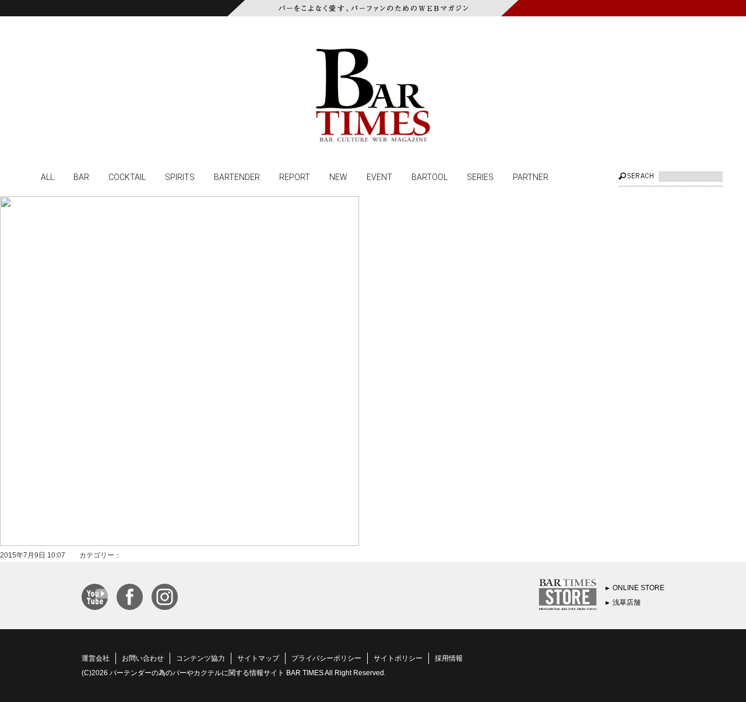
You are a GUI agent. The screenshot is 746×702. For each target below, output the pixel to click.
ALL (47, 176)
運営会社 (96, 658)
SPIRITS (180, 176)
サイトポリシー (398, 658)
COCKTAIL (127, 176)
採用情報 (449, 658)
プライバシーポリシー (326, 658)
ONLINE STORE (638, 588)
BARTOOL (429, 176)
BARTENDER (237, 176)
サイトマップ (258, 658)
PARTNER (530, 176)
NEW (338, 176)
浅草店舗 (627, 602)
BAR (81, 176)
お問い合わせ (143, 658)
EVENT (379, 176)
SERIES (480, 176)
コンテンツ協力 (200, 658)
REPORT (294, 176)
